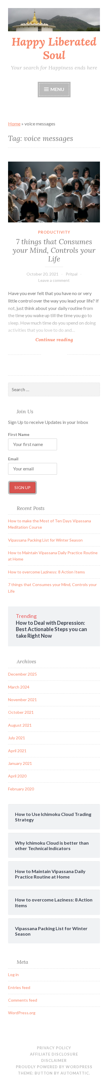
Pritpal (71, 274)
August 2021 (20, 725)
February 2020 (21, 788)
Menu (57, 89)
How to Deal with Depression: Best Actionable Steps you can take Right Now (51, 629)
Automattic (74, 1073)
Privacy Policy (54, 1048)
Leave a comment (54, 280)
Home (14, 123)
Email (13, 458)
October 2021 (21, 712)
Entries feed (19, 987)
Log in (13, 974)
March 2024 (18, 686)
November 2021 (22, 699)
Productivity (54, 232)
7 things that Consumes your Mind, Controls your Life (54, 250)
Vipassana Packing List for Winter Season (45, 540)
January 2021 (20, 763)
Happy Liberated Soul (54, 48)
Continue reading (64, 339)
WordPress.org (21, 1012)
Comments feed (22, 1000)
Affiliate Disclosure (54, 1054)
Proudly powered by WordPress (54, 1066)
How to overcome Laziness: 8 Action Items (46, 571)
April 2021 (17, 750)
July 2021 (16, 737)
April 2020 (17, 775)
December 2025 (22, 674)
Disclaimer (54, 1060)
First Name (18, 434)
